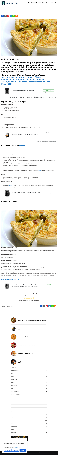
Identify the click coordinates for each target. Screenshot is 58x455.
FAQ (55, 2)
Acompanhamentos (15, 370)
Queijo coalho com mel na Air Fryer (25, 353)
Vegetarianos (13, 432)
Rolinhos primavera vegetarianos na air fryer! (27, 345)
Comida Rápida (14, 385)
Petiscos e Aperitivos (15, 417)
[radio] (25, 298)
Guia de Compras (14, 400)
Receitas (48, 2)
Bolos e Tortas (14, 379)
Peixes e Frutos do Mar (15, 414)
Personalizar (7, 450)
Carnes (12, 382)
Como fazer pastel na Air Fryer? (24, 336)
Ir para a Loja (48, 90)
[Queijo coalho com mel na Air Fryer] (13, 353)
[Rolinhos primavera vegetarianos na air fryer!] (13, 345)
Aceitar (22, 450)
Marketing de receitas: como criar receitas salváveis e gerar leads (32, 320)
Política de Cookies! (17, 447)
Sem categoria (14, 426)
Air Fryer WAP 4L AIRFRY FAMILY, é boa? (21, 77)
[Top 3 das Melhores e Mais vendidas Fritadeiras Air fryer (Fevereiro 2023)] (13, 328)
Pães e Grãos (13, 411)
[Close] (26, 439)
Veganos (12, 429)
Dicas (52, 2)
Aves (12, 373)
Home (29, 2)
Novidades (13, 408)
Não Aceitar (16, 450)
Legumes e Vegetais (15, 403)
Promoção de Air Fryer (36, 2)
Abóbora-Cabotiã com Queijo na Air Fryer (10, 279)
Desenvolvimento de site (41, 452)
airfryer (39, 170)
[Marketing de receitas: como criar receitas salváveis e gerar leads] (13, 320)
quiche (3, 306)
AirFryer (22, 145)
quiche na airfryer (10, 306)
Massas (12, 406)
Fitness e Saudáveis (15, 397)
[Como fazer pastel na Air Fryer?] (13, 337)
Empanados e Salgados (15, 394)
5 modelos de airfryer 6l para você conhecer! (23, 79)
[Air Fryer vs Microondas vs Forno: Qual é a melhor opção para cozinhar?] (13, 362)
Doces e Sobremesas (15, 391)
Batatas (12, 376)
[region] (14, 445)
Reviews (44, 2)
